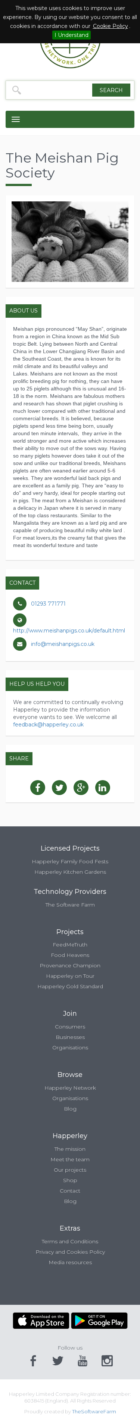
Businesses (70, 1037)
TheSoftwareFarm (94, 1411)
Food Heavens (70, 955)
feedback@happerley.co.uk (48, 724)
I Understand (71, 35)
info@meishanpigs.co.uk (62, 644)
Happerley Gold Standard (70, 986)
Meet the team (70, 1159)
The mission (70, 1149)
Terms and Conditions (70, 1241)
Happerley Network (70, 1087)
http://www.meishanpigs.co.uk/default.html (69, 630)
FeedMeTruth (70, 944)
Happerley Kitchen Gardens (70, 872)
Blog (70, 1108)
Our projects (70, 1169)
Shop (70, 1180)
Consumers (70, 1026)
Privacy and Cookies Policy (70, 1251)
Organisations (70, 1047)
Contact (70, 1190)
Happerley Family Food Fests (70, 861)
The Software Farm (70, 904)
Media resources (70, 1262)
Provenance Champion (70, 965)
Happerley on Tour (70, 976)
